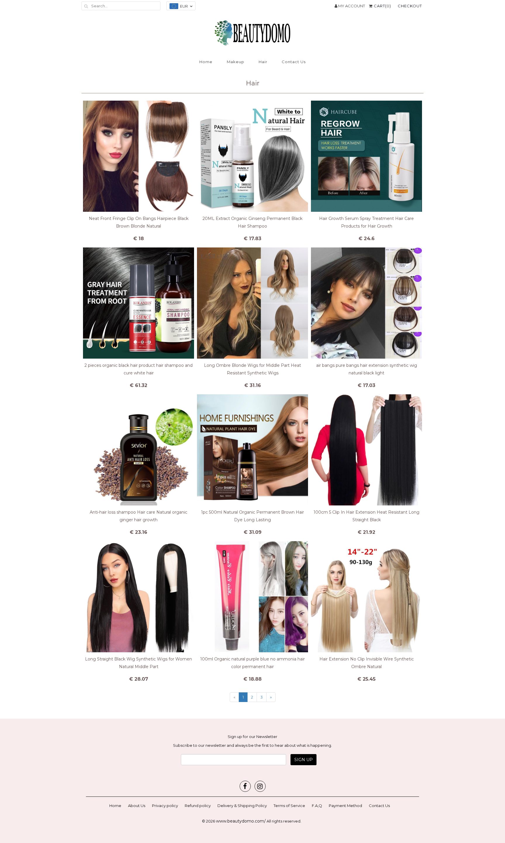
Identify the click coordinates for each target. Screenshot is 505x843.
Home (205, 61)
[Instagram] (260, 786)
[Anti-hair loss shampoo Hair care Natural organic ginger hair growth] (138, 449)
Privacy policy (165, 805)
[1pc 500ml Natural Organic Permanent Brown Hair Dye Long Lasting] (252, 449)
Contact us (294, 61)
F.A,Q (317, 805)
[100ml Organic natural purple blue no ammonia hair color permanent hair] (252, 596)
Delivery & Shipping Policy (242, 805)
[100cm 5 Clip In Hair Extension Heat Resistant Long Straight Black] (366, 449)
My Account (351, 6)
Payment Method (345, 805)
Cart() (382, 6)
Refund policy (198, 805)
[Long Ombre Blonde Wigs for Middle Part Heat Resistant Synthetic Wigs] (252, 303)
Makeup (235, 61)
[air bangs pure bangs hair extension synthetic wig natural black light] (366, 303)
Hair (263, 61)
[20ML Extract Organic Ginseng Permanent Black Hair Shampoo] (252, 156)
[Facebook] (245, 786)
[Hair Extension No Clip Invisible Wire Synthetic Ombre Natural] (366, 596)
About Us (136, 805)
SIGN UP (303, 759)
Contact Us (379, 805)
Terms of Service (289, 805)
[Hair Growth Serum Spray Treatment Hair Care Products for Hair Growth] (366, 156)
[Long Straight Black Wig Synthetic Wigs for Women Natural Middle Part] (138, 596)
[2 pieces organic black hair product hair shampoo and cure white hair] (138, 303)
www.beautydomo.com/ (241, 821)
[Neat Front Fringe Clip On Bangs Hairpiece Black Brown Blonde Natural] (138, 156)
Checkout (410, 6)
